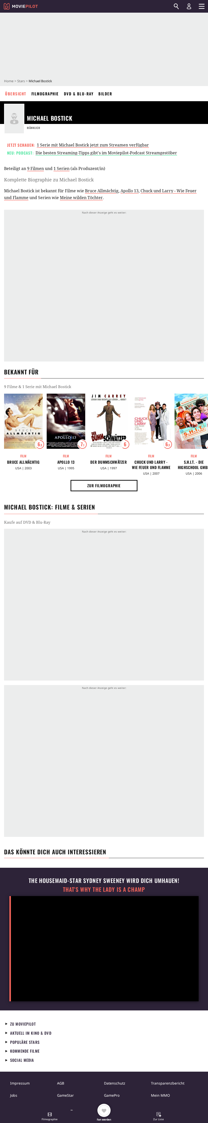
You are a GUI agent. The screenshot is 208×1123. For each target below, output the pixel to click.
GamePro (111, 1095)
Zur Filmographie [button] (104, 485)
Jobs (13, 1095)
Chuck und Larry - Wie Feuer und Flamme (151, 464)
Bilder (105, 93)
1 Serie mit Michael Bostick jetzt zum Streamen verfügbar (93, 145)
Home (8, 81)
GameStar (65, 1095)
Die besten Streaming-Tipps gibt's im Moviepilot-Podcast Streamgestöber (106, 153)
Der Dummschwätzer (108, 462)
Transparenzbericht (167, 1083)
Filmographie (45, 93)
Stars (21, 81)
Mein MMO (160, 1095)
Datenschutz (114, 1083)
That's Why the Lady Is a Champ (104, 889)
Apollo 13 (129, 191)
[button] (50, 1117)
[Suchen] (176, 6)
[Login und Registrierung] (189, 6)
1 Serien (62, 168)
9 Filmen (35, 168)
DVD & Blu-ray (79, 93)
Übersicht (15, 93)
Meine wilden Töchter (81, 197)
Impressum (20, 1083)
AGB (60, 1083)
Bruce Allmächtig (101, 191)
